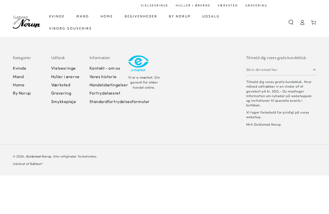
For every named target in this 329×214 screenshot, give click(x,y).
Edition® (36, 164)
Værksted (60, 84)
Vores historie (103, 76)
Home (18, 84)
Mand (18, 76)
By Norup (22, 93)
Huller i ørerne (65, 76)
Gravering (61, 93)
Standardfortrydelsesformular (119, 101)
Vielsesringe (63, 68)
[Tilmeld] (314, 69)
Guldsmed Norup (38, 156)
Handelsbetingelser (108, 84)
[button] (291, 22)
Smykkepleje (63, 101)
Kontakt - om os (104, 68)
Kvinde (19, 68)
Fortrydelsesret (105, 93)
